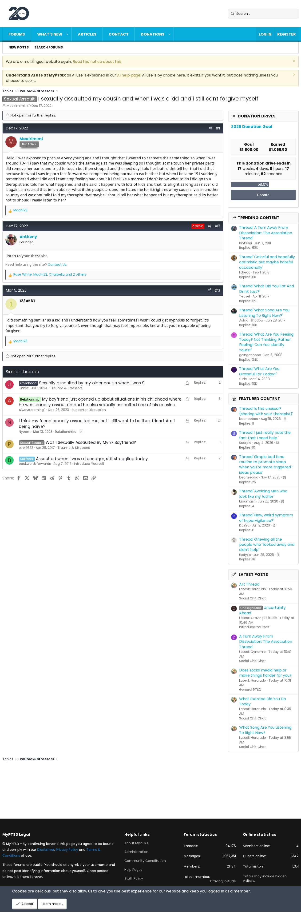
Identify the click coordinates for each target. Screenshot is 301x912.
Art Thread (249, 584)
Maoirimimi (16, 105)
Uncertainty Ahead (262, 610)
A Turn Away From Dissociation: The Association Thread (265, 642)
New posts (18, 47)
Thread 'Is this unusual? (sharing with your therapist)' (266, 411)
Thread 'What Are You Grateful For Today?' (259, 371)
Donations (152, 34)
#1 (218, 128)
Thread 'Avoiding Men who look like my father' (263, 493)
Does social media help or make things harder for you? (265, 672)
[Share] (210, 128)
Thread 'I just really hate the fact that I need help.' (265, 435)
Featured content (259, 399)
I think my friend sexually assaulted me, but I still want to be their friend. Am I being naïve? (97, 423)
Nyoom (25, 431)
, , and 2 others (49, 274)
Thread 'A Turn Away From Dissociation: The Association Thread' (265, 233)
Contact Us (57, 264)
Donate (263, 195)
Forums (16, 34)
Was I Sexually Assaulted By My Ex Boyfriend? (91, 442)
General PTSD (250, 689)
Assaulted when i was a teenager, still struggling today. (92, 459)
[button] (67, 34)
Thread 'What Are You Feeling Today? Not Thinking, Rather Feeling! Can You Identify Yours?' (266, 342)
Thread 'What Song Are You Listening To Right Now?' (264, 312)
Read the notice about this (97, 61)
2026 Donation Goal (251, 126)
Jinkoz (24, 388)
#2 (217, 226)
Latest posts (253, 574)
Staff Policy (133, 878)
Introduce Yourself (254, 627)
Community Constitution (145, 860)
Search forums (48, 47)
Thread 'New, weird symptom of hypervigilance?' (266, 517)
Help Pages (133, 869)
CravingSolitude (223, 881)
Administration (136, 851)
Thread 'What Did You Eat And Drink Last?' (266, 288)
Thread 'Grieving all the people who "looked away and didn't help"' (266, 545)
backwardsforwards (35, 463)
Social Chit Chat (252, 598)
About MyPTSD (136, 843)
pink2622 (26, 447)
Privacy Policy (67, 849)
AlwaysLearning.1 (32, 409)
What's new (49, 34)
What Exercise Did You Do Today (262, 701)
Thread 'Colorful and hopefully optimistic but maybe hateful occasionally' (267, 262)
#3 (217, 290)
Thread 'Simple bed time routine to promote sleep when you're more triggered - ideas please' (266, 464)
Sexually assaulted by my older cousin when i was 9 (92, 383)
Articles (87, 34)
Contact (119, 34)
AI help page (128, 75)
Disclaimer (45, 849)
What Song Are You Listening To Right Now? (265, 730)
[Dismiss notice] (294, 61)
